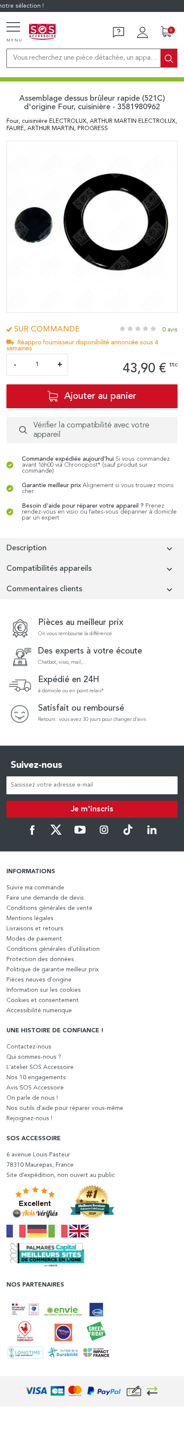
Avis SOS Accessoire (35, 1088)
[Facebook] (32, 834)
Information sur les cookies (43, 990)
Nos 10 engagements (36, 1078)
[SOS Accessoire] (42, 32)
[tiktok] (128, 834)
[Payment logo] (92, 1391)
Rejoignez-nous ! (29, 1118)
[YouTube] (80, 834)
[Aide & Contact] (118, 32)
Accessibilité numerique (39, 1011)
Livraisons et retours (34, 929)
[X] (56, 834)
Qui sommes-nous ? (33, 1057)
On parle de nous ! (32, 1098)
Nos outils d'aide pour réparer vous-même (64, 1108)
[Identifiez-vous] (142, 32)
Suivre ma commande (35, 888)
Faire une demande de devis (45, 898)
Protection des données (40, 959)
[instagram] (104, 834)
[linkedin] (151, 834)
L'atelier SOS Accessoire (40, 1067)
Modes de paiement (34, 939)
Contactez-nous (28, 1047)
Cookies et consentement (42, 1000)
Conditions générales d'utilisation (53, 949)
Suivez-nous (36, 765)
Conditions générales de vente (49, 908)
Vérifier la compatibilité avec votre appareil (91, 430)
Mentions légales (29, 918)
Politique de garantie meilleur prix (52, 970)
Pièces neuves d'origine (38, 980)
